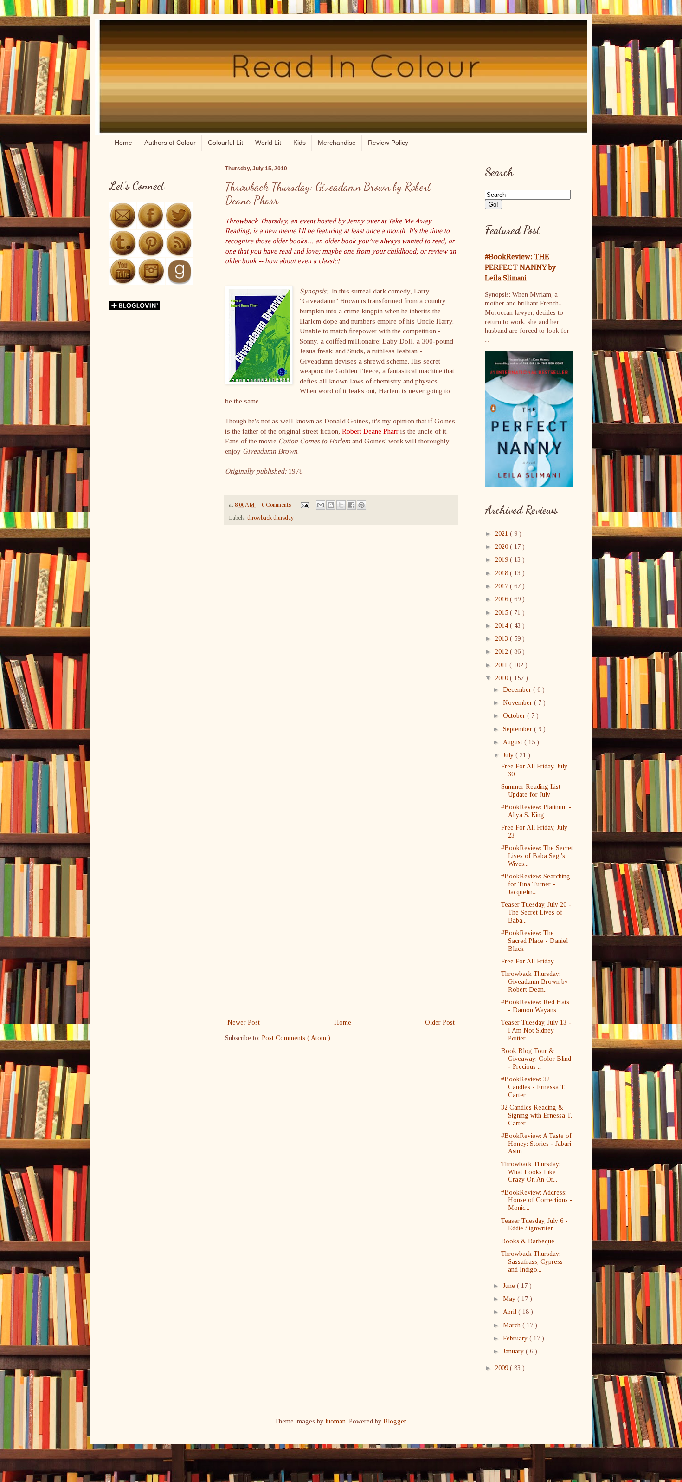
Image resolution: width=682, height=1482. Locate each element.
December (518, 689)
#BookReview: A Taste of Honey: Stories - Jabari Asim (536, 1143)
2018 (502, 573)
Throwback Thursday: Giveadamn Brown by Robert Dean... (534, 981)
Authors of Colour (170, 142)
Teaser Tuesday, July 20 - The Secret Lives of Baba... (536, 912)
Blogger (394, 1421)
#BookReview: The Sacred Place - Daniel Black (534, 941)
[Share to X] (341, 505)
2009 (502, 1368)
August (513, 742)
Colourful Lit (225, 142)
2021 (502, 533)
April (510, 1311)
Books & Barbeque (527, 1241)
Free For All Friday (527, 961)
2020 (502, 546)
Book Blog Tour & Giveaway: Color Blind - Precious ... (536, 1058)
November (518, 702)
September (518, 729)
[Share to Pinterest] (361, 505)
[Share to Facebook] (351, 505)
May (510, 1298)
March (512, 1325)
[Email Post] (304, 504)
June (510, 1285)
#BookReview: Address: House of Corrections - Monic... (537, 1200)
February (516, 1338)
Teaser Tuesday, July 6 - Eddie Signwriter (534, 1224)
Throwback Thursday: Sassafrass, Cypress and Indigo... (532, 1261)
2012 (502, 651)
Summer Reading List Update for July (530, 790)
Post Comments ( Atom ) (296, 1037)
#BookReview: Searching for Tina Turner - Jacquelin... (535, 884)
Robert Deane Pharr (370, 431)
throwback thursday (270, 517)
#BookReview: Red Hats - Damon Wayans (535, 1006)
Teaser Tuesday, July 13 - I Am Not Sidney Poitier (536, 1030)
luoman (335, 1421)
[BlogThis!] (330, 505)
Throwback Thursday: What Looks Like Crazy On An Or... (530, 1172)
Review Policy (388, 142)
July (509, 755)
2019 (502, 559)
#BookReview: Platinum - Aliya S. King (536, 811)
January (514, 1351)
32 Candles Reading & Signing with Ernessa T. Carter (536, 1115)
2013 (502, 638)
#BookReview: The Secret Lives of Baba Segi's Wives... (537, 856)
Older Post (440, 1022)
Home (123, 142)
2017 (502, 586)
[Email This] (320, 505)
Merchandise (337, 142)
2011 (502, 665)
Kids (299, 142)
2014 (502, 625)
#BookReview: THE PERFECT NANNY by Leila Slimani (520, 267)
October (515, 715)
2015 (502, 612)
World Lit (268, 142)
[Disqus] (341, 653)
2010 (502, 678)
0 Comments (276, 504)
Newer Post (243, 1022)
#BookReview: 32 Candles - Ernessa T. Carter (533, 1087)
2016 (502, 599)
